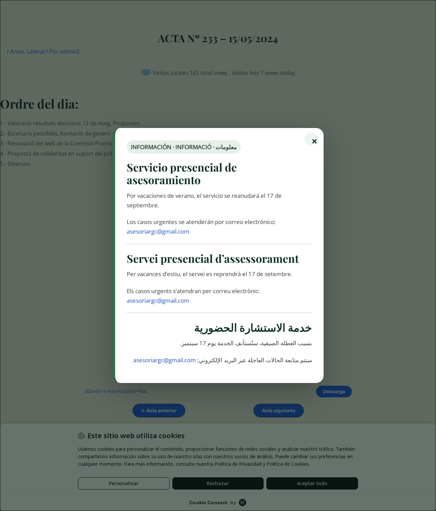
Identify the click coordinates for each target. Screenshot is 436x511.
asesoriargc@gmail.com (158, 231)
